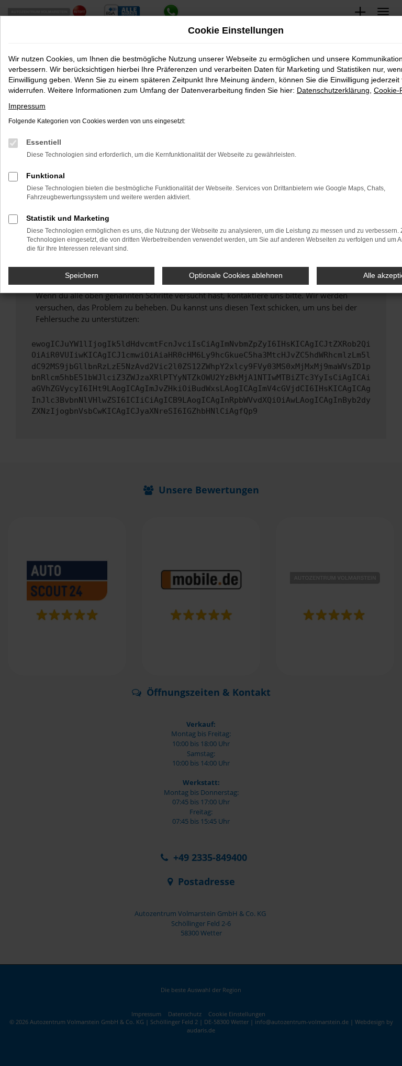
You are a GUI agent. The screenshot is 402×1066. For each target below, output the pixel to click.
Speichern (81, 275)
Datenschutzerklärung (333, 90)
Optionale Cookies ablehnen (236, 275)
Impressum (27, 106)
